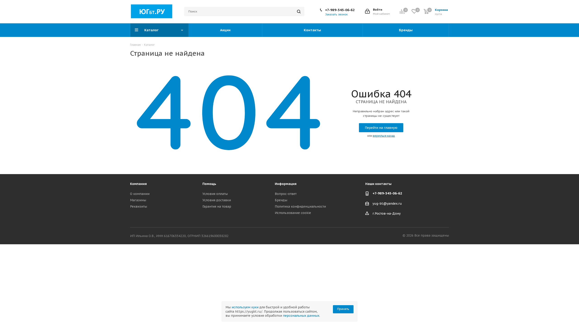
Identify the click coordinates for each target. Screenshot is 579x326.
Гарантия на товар (216, 206)
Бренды (281, 200)
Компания (138, 184)
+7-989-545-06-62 (340, 10)
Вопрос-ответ (286, 194)
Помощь (209, 184)
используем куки (245, 307)
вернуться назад (384, 135)
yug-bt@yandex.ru (387, 203)
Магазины (138, 200)
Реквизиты (138, 206)
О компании (139, 194)
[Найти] (298, 11)
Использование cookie (293, 213)
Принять (343, 309)
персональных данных (301, 316)
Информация (286, 184)
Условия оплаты (215, 194)
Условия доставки (216, 200)
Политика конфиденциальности (300, 206)
